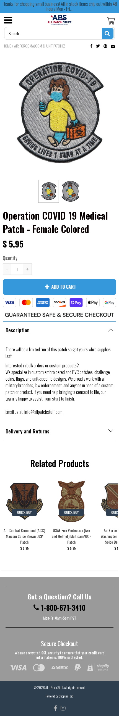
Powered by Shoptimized (59, 696)
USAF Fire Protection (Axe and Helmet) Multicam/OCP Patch (71, 536)
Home (7, 46)
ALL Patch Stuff (54, 687)
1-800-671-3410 (63, 608)
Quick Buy (24, 512)
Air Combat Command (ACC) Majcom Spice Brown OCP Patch (24, 536)
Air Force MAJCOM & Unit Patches (39, 46)
